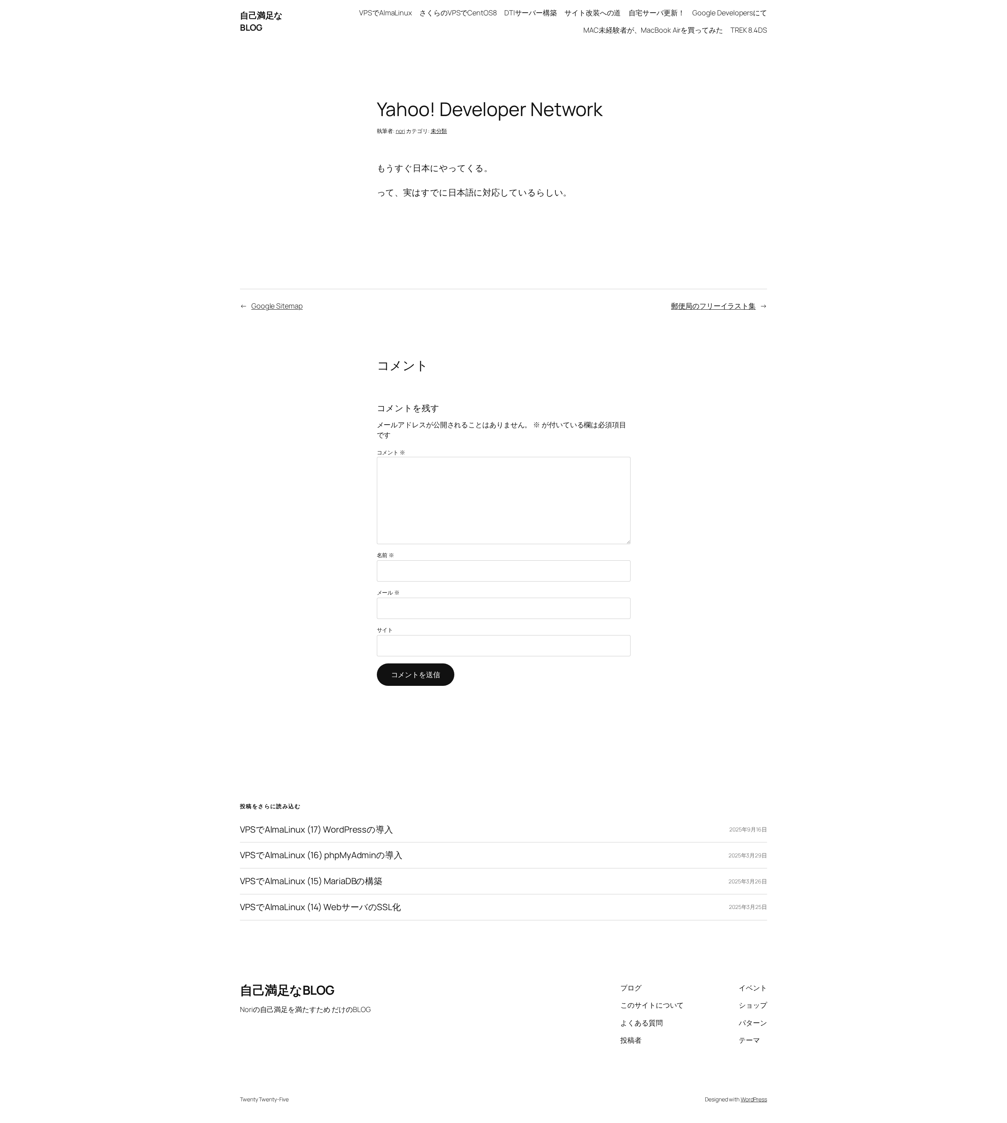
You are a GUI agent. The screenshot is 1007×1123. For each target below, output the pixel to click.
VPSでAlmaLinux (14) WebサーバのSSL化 (320, 907)
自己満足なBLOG (261, 21)
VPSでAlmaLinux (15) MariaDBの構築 (311, 881)
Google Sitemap (277, 305)
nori (400, 131)
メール (388, 592)
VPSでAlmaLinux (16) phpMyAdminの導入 (321, 855)
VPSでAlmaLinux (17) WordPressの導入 (316, 830)
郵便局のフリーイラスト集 (713, 305)
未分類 (439, 131)
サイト (385, 630)
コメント (391, 452)
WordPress (754, 1099)
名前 (386, 555)
